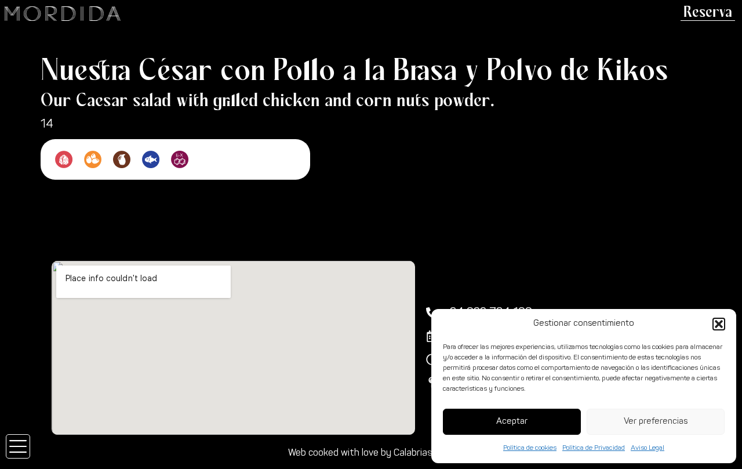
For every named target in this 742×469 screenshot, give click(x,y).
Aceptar (512, 421)
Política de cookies (529, 448)
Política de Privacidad (593, 448)
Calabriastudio (424, 453)
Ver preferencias (656, 421)
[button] (719, 324)
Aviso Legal (647, 448)
